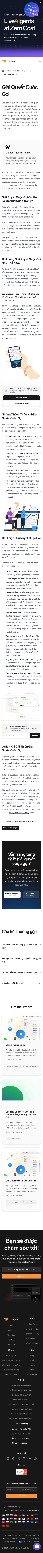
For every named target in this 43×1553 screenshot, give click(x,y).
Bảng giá (11, 1330)
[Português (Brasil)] (11, 1522)
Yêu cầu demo (21, 398)
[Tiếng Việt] (3, 1526)
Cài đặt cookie (9, 1542)
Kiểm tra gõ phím (32, 1374)
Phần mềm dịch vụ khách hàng (21, 1390)
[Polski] (7, 1522)
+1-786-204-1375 (22, 1438)
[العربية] (3, 1515)
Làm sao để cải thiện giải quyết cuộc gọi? (20, 972)
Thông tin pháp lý (11, 1374)
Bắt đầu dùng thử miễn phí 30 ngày (21, 1270)
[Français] (7, 1519)
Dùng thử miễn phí (10, 828)
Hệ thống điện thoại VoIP (21, 1395)
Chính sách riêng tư (9, 1538)
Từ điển (32, 1360)
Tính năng (11, 1335)
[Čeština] (11, 1515)
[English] (28, 1515)
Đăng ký (35, 735)
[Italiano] (19, 1519)
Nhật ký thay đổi (32, 1338)
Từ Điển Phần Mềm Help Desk (18, 71)
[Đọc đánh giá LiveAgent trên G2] (21, 1472)
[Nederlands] (36, 1519)
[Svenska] (32, 1522)
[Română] (15, 1522)
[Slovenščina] (28, 1522)
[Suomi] (3, 1519)
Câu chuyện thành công (11, 1365)
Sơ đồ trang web (34, 1538)
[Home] (3, 71)
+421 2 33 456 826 (23, 1429)
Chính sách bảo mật (32, 1535)
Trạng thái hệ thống (32, 1334)
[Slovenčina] (23, 1522)
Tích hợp (11, 1340)
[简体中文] (7, 1526)
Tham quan (11, 1344)
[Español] (32, 1515)
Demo (11, 1326)
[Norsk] (3, 1522)
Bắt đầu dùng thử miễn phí (12, 895)
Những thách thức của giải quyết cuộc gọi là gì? (20, 960)
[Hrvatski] (11, 1519)
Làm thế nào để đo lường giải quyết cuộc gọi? (19, 946)
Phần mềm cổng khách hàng (21, 1414)
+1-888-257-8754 (22, 1434)
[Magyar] (15, 1519)
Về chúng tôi (11, 1356)
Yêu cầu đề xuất (32, 1343)
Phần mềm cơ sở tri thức (21, 1386)
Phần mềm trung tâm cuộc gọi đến (22, 1404)
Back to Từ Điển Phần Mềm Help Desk (20, 822)
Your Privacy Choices (31, 1542)
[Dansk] (15, 1515)
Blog (32, 1356)
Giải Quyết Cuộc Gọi (9, 74)
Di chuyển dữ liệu (32, 1329)
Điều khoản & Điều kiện (12, 1535)
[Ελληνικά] (23, 1515)
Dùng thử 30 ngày (21, 403)
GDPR (22, 1538)
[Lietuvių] (28, 1519)
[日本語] (23, 1519)
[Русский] (19, 1522)
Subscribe (22, 1496)
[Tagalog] (36, 1522)
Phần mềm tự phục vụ (21, 1400)
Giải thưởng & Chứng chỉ (11, 1360)
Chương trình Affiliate (11, 1370)
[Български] (7, 1515)
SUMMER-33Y (14, 37)
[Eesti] (36, 1515)
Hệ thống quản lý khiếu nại (22, 1409)
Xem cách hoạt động (30, 895)
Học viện (32, 1365)
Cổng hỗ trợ (32, 1324)
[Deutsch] (19, 1515)
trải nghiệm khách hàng (19, 812)
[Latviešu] (32, 1519)
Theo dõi (9, 673)
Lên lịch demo (21, 1276)
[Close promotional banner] (40, 2)
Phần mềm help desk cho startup (21, 1418)
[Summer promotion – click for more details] (21, 28)
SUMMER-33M (19, 34)
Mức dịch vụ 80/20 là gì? (13, 983)
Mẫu (32, 1370)
